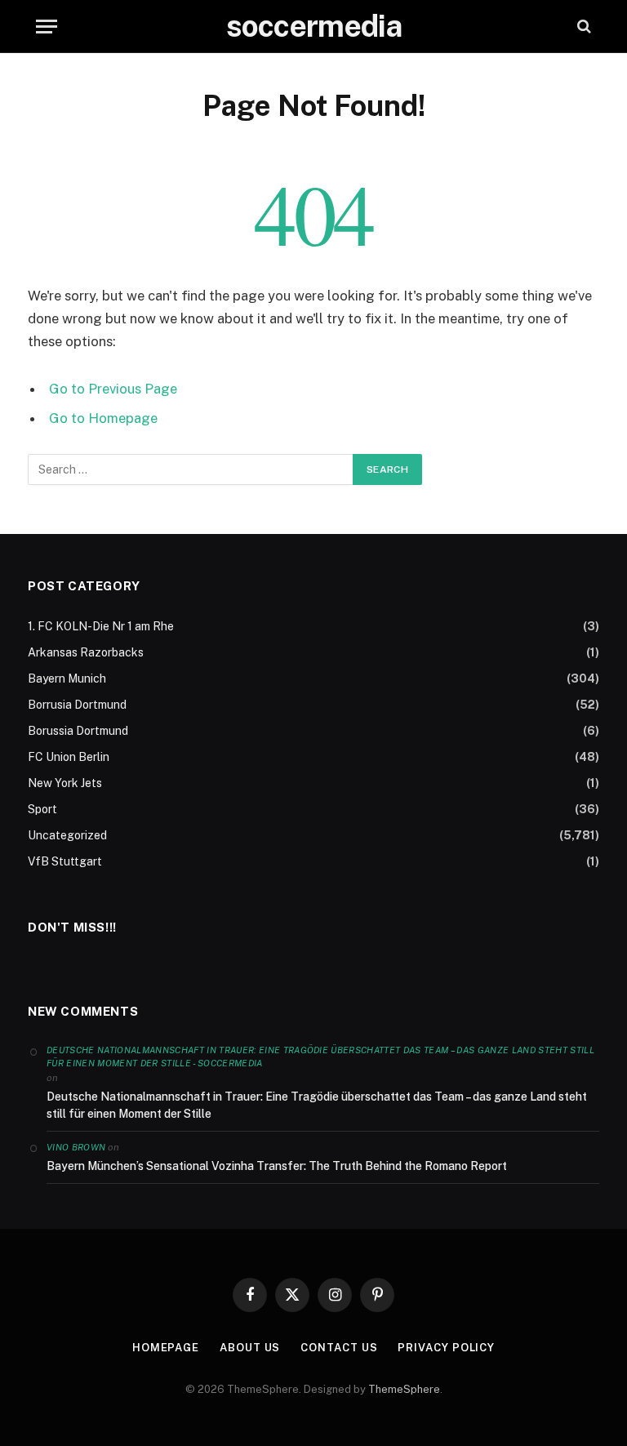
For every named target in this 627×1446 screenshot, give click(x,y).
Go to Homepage (103, 418)
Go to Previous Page (113, 388)
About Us (250, 1347)
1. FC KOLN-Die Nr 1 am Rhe (101, 626)
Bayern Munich (67, 678)
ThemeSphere (404, 1389)
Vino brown (76, 1147)
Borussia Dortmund (78, 730)
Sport (42, 809)
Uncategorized (67, 835)
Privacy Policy (446, 1347)
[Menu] (46, 26)
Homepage (165, 1347)
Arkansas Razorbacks (86, 652)
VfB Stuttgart (65, 861)
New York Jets (65, 783)
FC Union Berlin (68, 756)
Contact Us (338, 1347)
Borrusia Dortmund (77, 704)
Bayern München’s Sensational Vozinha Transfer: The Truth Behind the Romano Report (277, 1165)
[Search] (582, 26)
